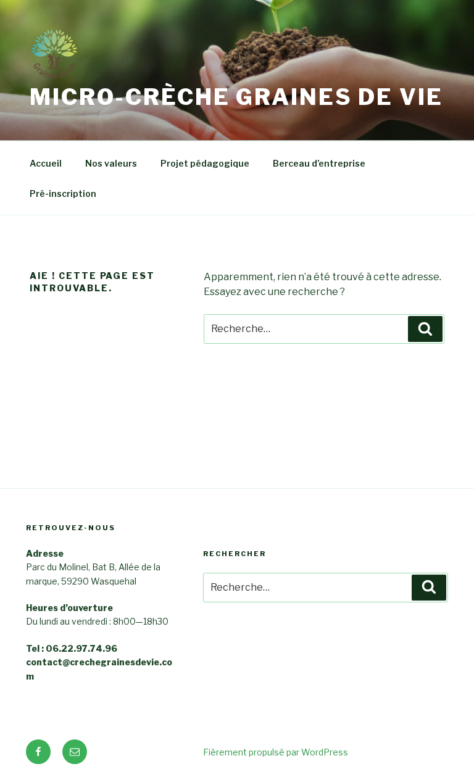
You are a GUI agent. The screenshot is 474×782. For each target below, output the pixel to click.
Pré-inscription (63, 193)
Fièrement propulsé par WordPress (275, 752)
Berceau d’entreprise (319, 163)
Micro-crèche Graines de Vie (236, 96)
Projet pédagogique (204, 163)
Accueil (46, 163)
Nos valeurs (111, 163)
